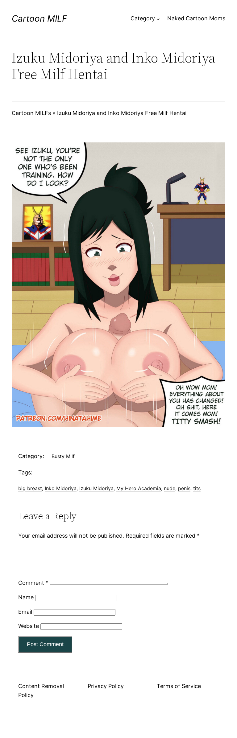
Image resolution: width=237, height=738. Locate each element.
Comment (33, 583)
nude (169, 488)
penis (184, 488)
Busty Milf (63, 456)
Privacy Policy (106, 686)
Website (28, 626)
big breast (30, 488)
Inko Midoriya (61, 488)
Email (25, 612)
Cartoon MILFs (31, 113)
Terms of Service (179, 686)
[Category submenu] (158, 18)
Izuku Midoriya (96, 488)
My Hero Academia (138, 488)
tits (197, 488)
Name (26, 597)
